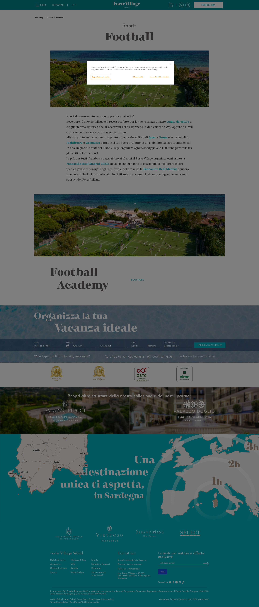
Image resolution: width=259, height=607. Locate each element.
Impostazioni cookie (100, 77)
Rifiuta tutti (138, 77)
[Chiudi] (170, 64)
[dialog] (130, 73)
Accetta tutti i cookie (159, 77)
